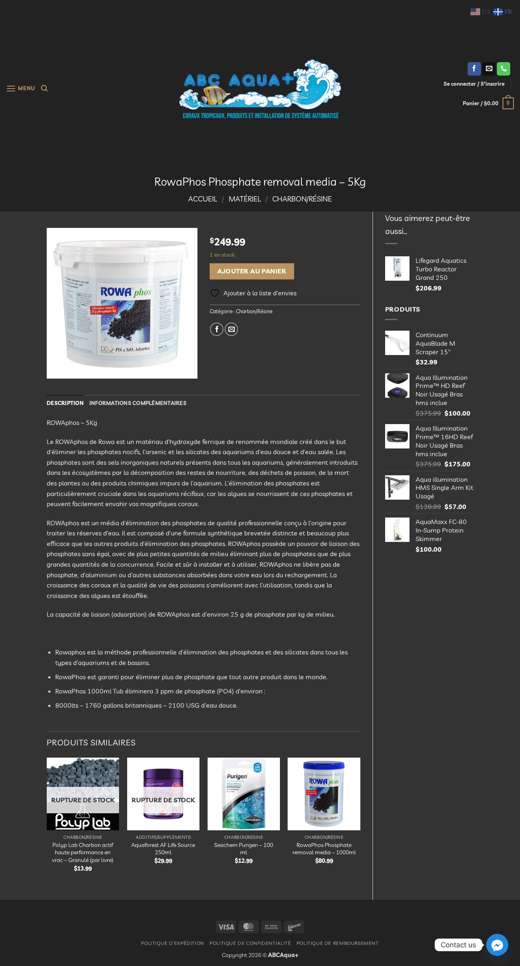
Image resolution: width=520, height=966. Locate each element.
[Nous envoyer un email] (489, 69)
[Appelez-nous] (503, 69)
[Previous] (47, 821)
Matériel (245, 199)
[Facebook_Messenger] (497, 945)
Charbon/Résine (302, 199)
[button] (20, 88)
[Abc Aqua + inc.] (260, 89)
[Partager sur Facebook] (216, 329)
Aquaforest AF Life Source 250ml (163, 848)
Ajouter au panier (251, 271)
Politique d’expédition (172, 943)
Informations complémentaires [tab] (137, 403)
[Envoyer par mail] (231, 329)
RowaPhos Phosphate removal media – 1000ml (324, 848)
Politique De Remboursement (338, 943)
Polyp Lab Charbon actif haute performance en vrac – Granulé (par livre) (82, 852)
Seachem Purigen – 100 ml (243, 848)
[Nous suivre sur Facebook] (474, 69)
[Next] (360, 821)
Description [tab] (65, 403)
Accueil (202, 199)
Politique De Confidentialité (250, 943)
